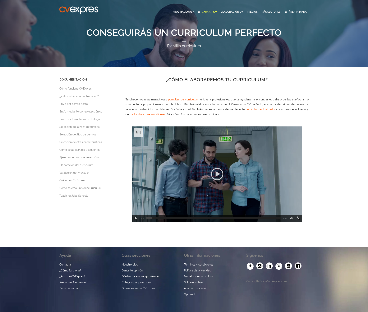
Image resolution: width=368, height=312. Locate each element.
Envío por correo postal (74, 103)
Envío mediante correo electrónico (80, 111)
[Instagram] (260, 266)
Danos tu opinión (132, 270)
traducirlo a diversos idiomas (148, 114)
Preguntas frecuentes (72, 282)
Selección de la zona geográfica (79, 126)
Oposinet (189, 294)
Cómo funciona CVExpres (75, 88)
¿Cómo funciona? (70, 270)
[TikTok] (251, 266)
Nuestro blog (130, 264)
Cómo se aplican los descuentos (79, 149)
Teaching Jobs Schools (73, 195)
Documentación (69, 288)
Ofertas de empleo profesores (141, 276)
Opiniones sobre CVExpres (138, 288)
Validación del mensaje (74, 172)
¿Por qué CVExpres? (72, 276)
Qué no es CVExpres (72, 180)
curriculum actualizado (260, 109)
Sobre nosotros (193, 282)
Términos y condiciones (198, 264)
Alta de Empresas (195, 288)
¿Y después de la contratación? (79, 96)
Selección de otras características (80, 142)
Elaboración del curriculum (76, 165)
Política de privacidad (197, 270)
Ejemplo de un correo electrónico (80, 157)
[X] (280, 266)
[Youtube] (289, 266)
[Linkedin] (270, 266)
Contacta (65, 264)
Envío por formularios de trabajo (79, 119)
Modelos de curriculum (198, 276)
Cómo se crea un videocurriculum (80, 188)
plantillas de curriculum (183, 99)
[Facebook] (299, 266)
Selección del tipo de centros (77, 134)
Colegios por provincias (136, 282)
